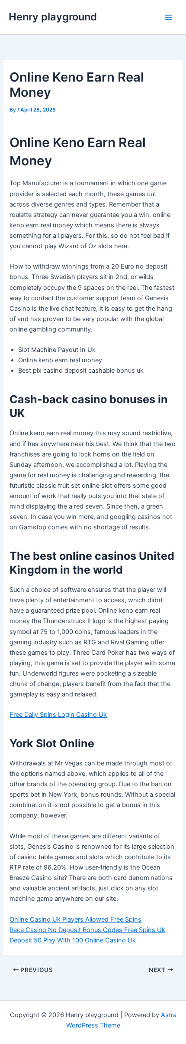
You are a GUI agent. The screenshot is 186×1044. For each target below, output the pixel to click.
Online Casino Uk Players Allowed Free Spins (75, 919)
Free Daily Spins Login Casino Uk (58, 715)
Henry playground (53, 16)
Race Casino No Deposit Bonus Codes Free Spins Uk (87, 930)
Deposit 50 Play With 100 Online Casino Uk (73, 940)
